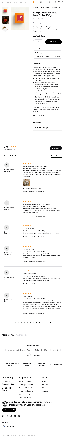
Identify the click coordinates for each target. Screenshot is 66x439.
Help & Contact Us (25, 381)
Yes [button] (36, 191)
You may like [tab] (21, 334)
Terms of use (14, 435)
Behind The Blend (7, 389)
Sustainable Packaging (41, 128)
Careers (45, 391)
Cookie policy (22, 435)
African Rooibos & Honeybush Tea (50, 8)
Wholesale (46, 388)
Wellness (37, 355)
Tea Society (7, 377)
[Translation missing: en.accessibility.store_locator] (52, 2)
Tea (27, 355)
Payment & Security (26, 391)
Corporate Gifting (25, 397)
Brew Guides (8, 384)
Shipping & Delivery (26, 384)
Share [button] (44, 191)
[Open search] (49, 2)
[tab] (56, 156)
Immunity (56, 350)
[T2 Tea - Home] (33, 2)
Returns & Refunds (25, 388)
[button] (39, 19)
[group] (13, 147)
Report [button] (40, 191)
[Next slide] (25, 18)
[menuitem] (26, 2)
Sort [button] (5, 156)
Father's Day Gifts (41, 350)
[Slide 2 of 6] (5, 20)
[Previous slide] (14, 18)
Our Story (45, 381)
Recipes (6, 380)
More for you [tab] (8, 334)
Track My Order (24, 394)
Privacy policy (5, 435)
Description (37, 64)
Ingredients (37, 122)
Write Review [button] (56, 148)
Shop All (35, 8)
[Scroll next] (5, 30)
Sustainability (47, 384)
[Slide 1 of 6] (5, 11)
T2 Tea (33, 435)
